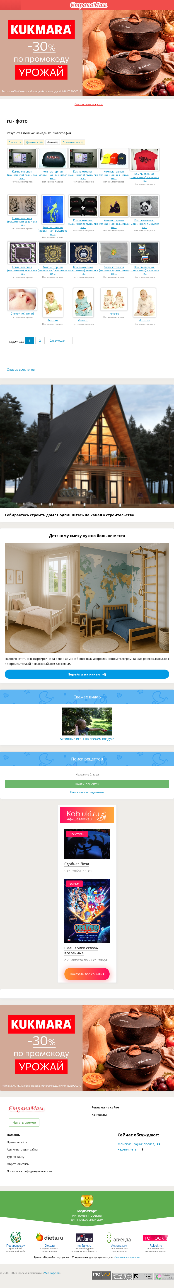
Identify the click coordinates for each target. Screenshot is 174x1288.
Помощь (13, 1135)
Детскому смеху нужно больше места (87, 535)
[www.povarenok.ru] (15, 1243)
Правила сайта (17, 1142)
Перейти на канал (84, 674)
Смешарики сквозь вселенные (81, 950)
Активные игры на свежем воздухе (87, 739)
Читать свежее (24, 1122)
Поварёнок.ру (15, 1245)
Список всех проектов (127, 1257)
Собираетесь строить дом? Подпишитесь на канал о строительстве (69, 515)
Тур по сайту (15, 1157)
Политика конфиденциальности (29, 1171)
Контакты (99, 1115)
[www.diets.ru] (49, 1243)
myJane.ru (84, 1245)
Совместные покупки (89, 104)
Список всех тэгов (21, 369)
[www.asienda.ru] (119, 1243)
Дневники (34, 142)
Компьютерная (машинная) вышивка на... (22, 175)
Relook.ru (156, 1245)
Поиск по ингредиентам (87, 792)
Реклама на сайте (105, 1107)
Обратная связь (18, 1164)
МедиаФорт (87, 1211)
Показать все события (87, 974)
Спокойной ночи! (22, 313)
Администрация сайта (22, 1149)
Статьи (15, 142)
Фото (52, 142)
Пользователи (73, 142)
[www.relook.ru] (156, 1243)
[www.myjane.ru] (84, 1243)
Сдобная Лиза (76, 863)
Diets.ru (49, 1245)
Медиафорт (51, 1273)
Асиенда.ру (119, 1245)
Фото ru (53, 320)
